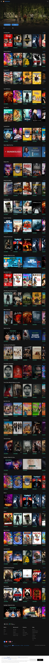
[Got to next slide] (45, 40)
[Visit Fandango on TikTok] (12, 642)
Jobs (33, 639)
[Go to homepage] (6, 1)
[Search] (47, 1)
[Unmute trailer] (12, 28)
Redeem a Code (15, 635)
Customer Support (35, 632)
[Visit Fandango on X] (8, 642)
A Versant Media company (42, 645)
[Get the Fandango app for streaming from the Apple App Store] (6, 624)
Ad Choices (5, 645)
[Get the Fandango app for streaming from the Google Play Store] (12, 624)
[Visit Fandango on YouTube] (6, 642)
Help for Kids (6, 646)
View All (44, 32)
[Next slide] (44, 16)
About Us (33, 629)
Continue (40, 659)
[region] (24, 660)
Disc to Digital (25, 632)
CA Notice (21, 645)
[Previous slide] (41, 16)
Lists (23, 629)
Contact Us (34, 635)
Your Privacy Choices (17, 645)
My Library (14, 629)
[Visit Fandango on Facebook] (4, 642)
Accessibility (34, 638)
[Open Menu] (1, 1)
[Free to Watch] (8, 40)
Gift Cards (24, 635)
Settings (14, 632)
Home (5, 629)
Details (15, 24)
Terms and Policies (26, 645)
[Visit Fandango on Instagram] (10, 642)
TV (4, 632)
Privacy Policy (9, 645)
